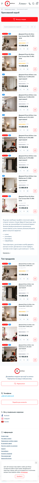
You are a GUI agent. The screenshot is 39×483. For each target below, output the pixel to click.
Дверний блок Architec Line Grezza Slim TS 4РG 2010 (26, 56)
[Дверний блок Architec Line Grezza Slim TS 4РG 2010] (9, 63)
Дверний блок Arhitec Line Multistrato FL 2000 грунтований (28, 178)
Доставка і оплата (6, 438)
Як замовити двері (6, 443)
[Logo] (10, 3)
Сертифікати (4, 451)
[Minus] (20, 49)
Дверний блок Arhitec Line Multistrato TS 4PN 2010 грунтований (28, 77)
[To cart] (35, 49)
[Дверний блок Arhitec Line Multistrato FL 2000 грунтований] (9, 185)
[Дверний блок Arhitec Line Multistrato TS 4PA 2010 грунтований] (9, 104)
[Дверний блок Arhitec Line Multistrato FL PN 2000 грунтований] (9, 164)
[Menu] (2, 3)
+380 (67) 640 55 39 (7, 396)
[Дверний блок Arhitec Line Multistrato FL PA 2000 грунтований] (9, 144)
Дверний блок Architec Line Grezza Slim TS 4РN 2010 (26, 36)
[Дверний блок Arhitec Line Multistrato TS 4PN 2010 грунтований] (9, 83)
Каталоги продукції (6, 453)
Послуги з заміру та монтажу (9, 445)
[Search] (33, 4)
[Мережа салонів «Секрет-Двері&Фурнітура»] (19, 371)
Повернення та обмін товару (9, 441)
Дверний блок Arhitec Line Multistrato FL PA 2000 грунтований (28, 138)
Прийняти (19, 476)
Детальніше (24, 472)
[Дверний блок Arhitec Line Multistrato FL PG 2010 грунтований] (9, 124)
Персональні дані (6, 456)
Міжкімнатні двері (10, 9)
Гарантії (3, 448)
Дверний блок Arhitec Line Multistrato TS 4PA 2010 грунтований (28, 97)
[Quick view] (3, 36)
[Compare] (3, 42)
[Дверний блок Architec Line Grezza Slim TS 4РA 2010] (9, 205)
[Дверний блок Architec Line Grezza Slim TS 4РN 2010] (9, 43)
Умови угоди (4, 436)
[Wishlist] (3, 39)
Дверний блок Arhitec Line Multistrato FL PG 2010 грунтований (28, 117)
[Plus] (27, 49)
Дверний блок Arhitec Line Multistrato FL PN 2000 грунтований (28, 158)
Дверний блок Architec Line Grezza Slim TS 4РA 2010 (26, 198)
